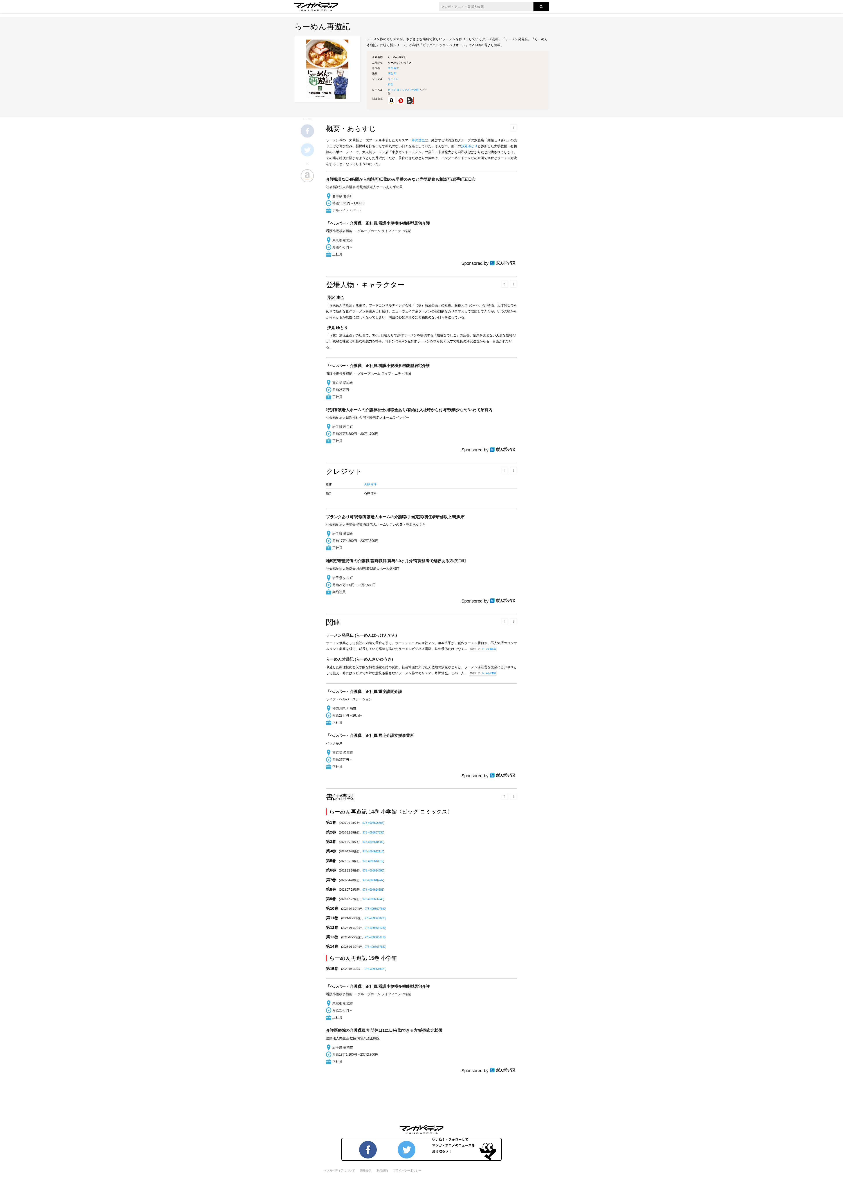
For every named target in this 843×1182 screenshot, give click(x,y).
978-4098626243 (372, 899)
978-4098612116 (372, 851)
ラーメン (393, 78)
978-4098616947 (372, 880)
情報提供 (365, 1170)
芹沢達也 (418, 140)
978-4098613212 (372, 861)
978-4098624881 (372, 889)
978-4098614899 (372, 870)
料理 (390, 84)
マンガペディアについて (339, 1170)
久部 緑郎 (393, 68)
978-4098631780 (375, 928)
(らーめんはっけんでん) (361, 635)
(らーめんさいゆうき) (359, 659)
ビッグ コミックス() (403, 89)
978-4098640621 (375, 969)
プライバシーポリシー (407, 1170)
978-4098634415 (375, 937)
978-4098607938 (372, 832)
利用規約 (382, 1170)
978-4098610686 (372, 842)
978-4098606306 (372, 822)
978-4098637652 (375, 946)
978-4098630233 (375, 918)
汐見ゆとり (469, 146)
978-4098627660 (375, 908)
